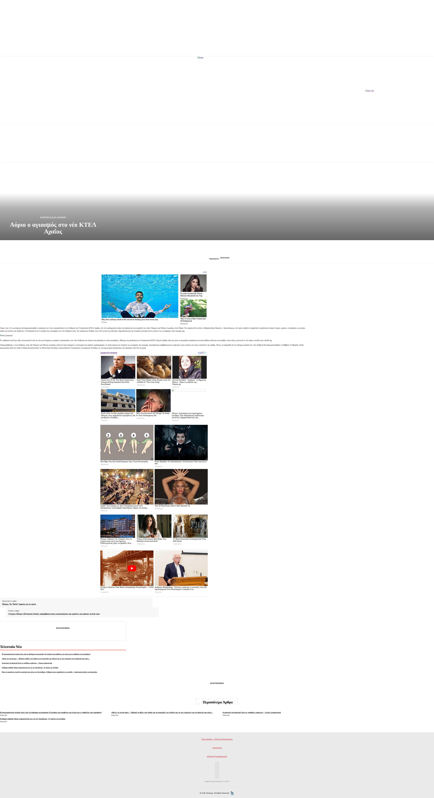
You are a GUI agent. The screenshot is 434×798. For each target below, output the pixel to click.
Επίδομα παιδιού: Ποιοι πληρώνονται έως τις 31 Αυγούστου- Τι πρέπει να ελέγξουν (30, 667)
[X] (54, 634)
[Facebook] (46, 634)
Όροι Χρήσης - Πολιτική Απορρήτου (217, 739)
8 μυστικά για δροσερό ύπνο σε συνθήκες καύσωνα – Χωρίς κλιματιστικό (27, 663)
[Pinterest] (63, 634)
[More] (79, 633)
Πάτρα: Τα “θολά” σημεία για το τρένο (19, 604)
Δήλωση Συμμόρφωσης (217, 756)
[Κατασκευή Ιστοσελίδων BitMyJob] (232, 793)
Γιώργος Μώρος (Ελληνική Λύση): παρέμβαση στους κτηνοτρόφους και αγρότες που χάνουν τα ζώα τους (54, 614)
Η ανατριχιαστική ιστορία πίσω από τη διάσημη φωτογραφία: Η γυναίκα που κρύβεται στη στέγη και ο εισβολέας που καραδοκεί (46, 654)
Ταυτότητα (217, 748)
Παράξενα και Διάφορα (53, 217)
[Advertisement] (217, 146)
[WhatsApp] (71, 634)
